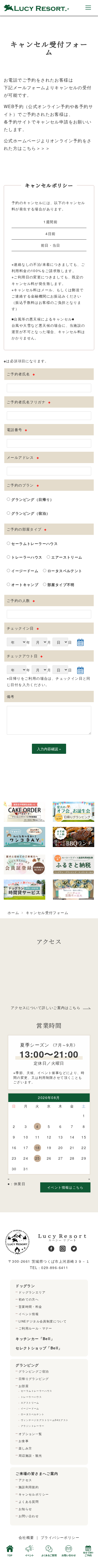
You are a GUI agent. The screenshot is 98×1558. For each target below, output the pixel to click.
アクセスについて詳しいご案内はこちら (45, 1007)
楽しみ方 (25, 1448)
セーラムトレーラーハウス (34, 543)
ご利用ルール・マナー (35, 1328)
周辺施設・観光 (30, 1455)
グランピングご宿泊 (34, 1371)
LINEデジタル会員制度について (43, 1321)
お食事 (24, 1441)
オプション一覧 (30, 1434)
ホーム (13, 912)
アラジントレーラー (32, 1425)
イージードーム (24, 570)
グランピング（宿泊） (30, 513)
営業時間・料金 (30, 1307)
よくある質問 (29, 1502)
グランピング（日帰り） (32, 499)
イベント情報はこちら (65, 1187)
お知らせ (25, 1509)
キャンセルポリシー (34, 1494)
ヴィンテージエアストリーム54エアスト (45, 1420)
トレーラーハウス (26, 557)
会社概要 (26, 1537)
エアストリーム (30, 1402)
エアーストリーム (66, 557)
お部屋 (24, 1386)
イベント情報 (29, 1314)
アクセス (25, 1480)
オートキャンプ (24, 584)
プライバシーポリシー (60, 1537)
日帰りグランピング (34, 1379)
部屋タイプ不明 (60, 584)
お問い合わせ (29, 1516)
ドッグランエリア (32, 1292)
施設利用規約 (29, 1487)
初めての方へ (29, 1299)
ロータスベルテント (64, 570)
